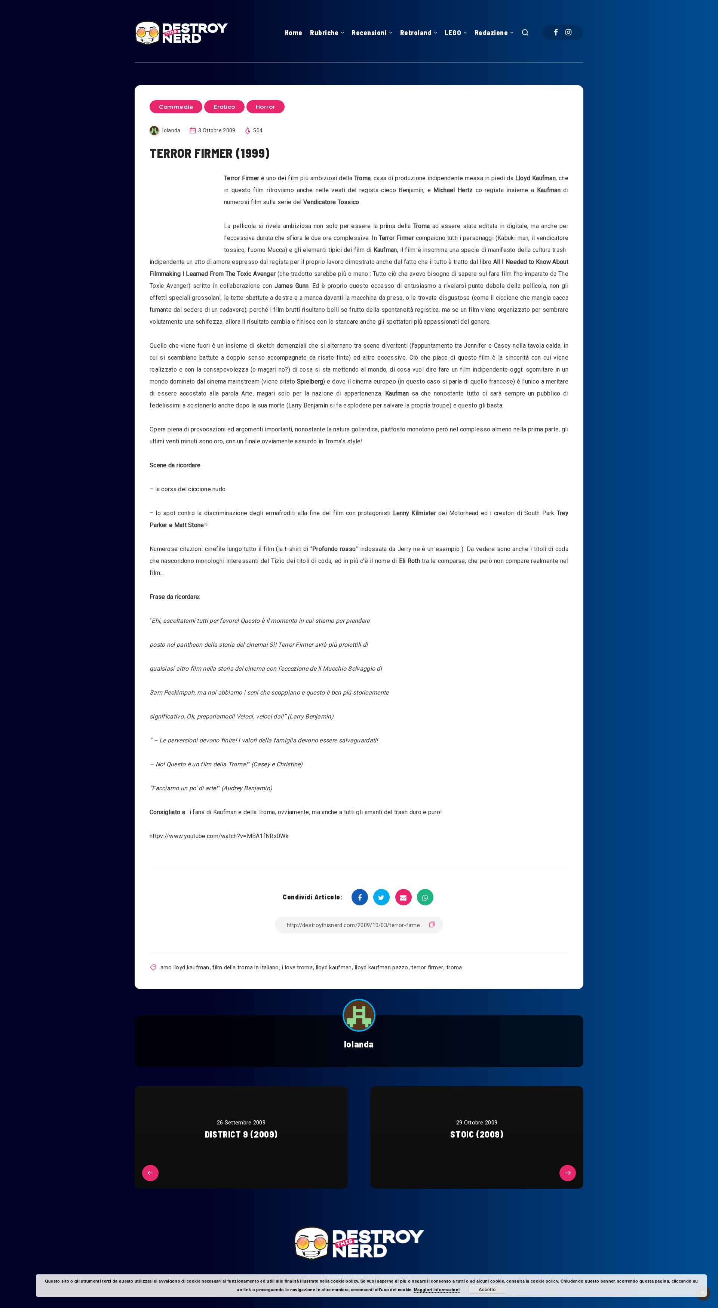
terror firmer (427, 967)
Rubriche (324, 32)
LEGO (453, 32)
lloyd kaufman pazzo (381, 967)
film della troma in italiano (245, 967)
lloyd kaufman (334, 967)
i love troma (297, 967)
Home (294, 32)
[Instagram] (568, 32)
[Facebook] (556, 32)
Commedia (176, 106)
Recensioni (369, 32)
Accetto (487, 1289)
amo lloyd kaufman (184, 967)
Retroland (416, 32)
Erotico (224, 106)
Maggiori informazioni (437, 1289)
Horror (265, 106)
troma (454, 967)
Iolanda (359, 1043)
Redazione (491, 32)
